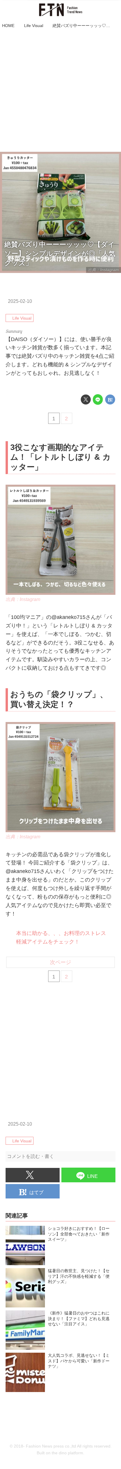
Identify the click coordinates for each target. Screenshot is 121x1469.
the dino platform (67, 1452)
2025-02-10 (20, 301)
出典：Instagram (23, 599)
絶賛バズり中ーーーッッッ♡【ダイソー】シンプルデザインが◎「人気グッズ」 (59, 254)
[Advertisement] (60, 91)
